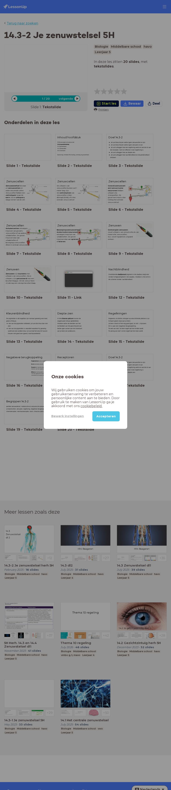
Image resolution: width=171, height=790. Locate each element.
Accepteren (106, 416)
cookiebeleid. (91, 406)
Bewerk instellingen (67, 416)
